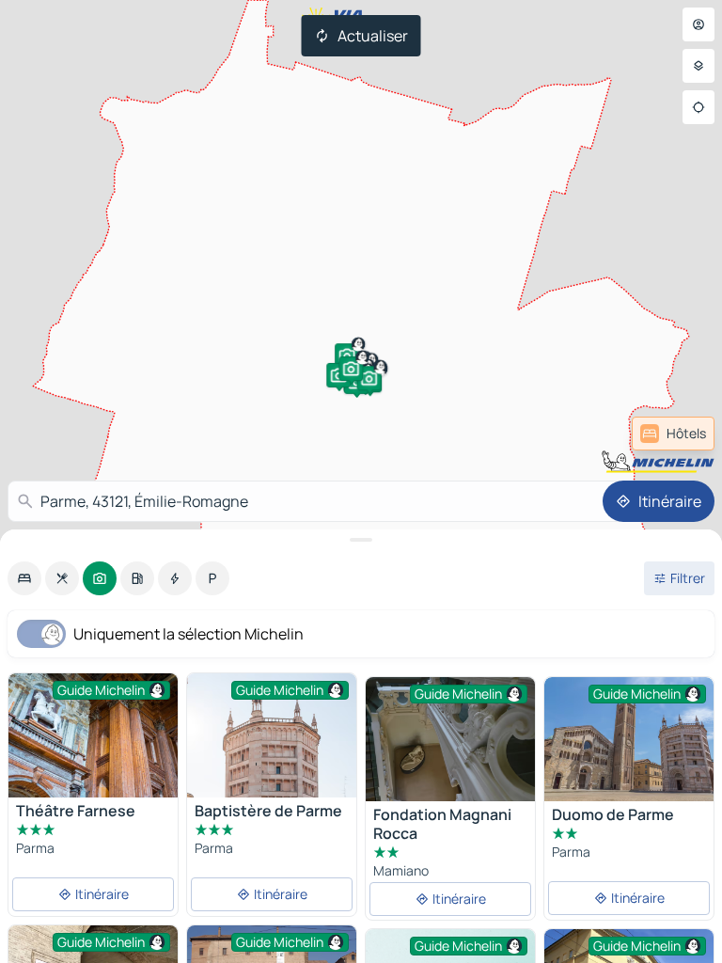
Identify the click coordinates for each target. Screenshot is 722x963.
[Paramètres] (698, 66)
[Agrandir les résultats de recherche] (361, 539)
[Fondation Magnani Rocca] (450, 740)
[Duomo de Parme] (629, 739)
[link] (673, 433)
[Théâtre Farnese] (93, 735)
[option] (24, 578)
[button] (369, 378)
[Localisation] (698, 107)
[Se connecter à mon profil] (698, 24)
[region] (629, 739)
